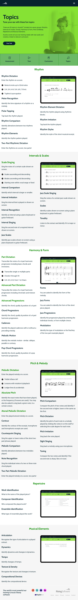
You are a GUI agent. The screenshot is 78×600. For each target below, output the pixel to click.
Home (52, 595)
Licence (67, 595)
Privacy (62, 595)
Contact (73, 595)
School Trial (5, 3)
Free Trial (9, 43)
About (56, 595)
